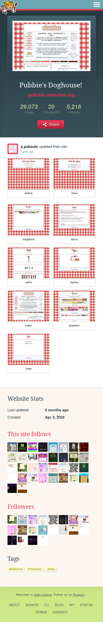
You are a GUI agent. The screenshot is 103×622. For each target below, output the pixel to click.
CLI (46, 604)
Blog (59, 604)
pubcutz (31, 146)
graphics (16, 569)
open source (43, 594)
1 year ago (27, 151)
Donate (32, 604)
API (71, 604)
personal (35, 569)
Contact (60, 612)
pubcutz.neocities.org (51, 94)
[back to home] (9, 7)
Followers (21, 506)
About (14, 604)
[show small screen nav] (96, 4)
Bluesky (79, 594)
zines (51, 569)
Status (86, 604)
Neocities (23, 594)
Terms (41, 612)
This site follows (29, 434)
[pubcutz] (12, 149)
